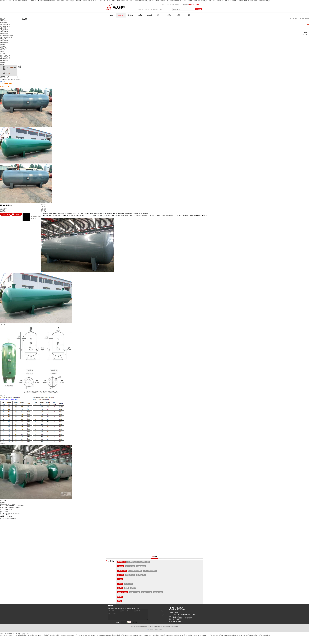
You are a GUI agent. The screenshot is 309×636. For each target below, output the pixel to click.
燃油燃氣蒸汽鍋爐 (5, 24)
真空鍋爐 (2, 46)
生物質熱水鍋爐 (4, 31)
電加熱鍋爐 (3, 39)
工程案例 (140, 15)
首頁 (293, 18)
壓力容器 (150, 9)
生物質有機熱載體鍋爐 (6, 37)
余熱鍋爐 (2, 44)
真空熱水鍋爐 (3, 48)
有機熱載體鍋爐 (4, 33)
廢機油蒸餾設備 (4, 60)
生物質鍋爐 (3, 28)
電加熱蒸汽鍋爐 (4, 40)
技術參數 (43, 208)
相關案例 (43, 210)
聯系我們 (172, 4)
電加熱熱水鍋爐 (4, 42)
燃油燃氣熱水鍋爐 (5, 26)
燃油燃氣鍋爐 (3, 22)
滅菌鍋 (2, 64)
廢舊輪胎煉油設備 (5, 57)
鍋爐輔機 (2, 62)
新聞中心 (159, 15)
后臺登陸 (177, 4)
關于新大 (130, 15)
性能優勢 (43, 206)
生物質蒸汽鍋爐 (4, 30)
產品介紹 (43, 204)
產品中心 (120, 15)
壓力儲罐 (2, 53)
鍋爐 (146, 9)
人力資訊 (169, 15)
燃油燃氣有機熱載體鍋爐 (6, 35)
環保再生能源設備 (5, 55)
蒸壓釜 (2, 51)
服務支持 (149, 15)
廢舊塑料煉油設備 (5, 58)
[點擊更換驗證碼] (129, 622)
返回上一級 (3, 500)
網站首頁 (111, 15)
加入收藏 (163, 4)
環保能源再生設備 (157, 9)
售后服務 (167, 4)
